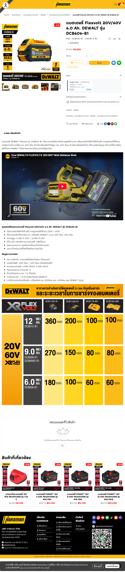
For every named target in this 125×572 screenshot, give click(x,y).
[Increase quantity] (91, 56)
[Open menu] (3, 4)
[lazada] (120, 518)
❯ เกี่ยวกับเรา (42, 525)
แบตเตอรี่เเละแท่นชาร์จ (30, 15)
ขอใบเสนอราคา (72, 66)
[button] (115, 4)
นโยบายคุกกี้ (45, 568)
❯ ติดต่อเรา (41, 530)
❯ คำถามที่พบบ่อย (63, 548)
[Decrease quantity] (82, 56)
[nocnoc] (94, 522)
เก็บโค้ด (88, 89)
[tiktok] (112, 518)
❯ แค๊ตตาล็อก (42, 538)
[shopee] (116, 518)
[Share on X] (108, 123)
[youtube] (103, 518)
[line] (107, 518)
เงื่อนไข (72, 89)
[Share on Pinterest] (112, 123)
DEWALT (43, 15)
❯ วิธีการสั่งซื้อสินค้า (64, 522)
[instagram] (98, 518)
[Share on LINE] (115, 123)
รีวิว (62, 446)
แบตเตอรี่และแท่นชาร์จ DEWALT (59, 15)
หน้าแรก (6, 15)
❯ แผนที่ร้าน (41, 534)
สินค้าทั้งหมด (16, 15)
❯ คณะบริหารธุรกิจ (80, 527)
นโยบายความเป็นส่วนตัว (28, 568)
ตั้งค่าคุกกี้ (98, 566)
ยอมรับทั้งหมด (112, 566)
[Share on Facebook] (105, 123)
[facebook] (94, 518)
